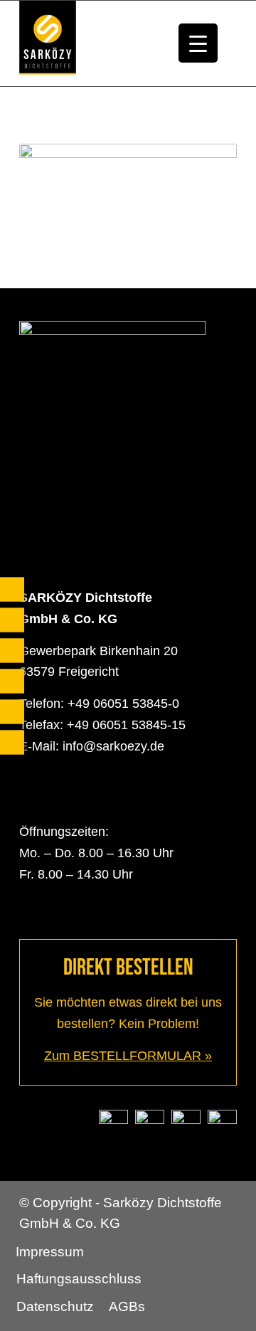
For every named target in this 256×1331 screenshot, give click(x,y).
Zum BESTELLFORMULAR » (128, 1056)
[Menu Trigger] (198, 43)
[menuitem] (50, 1252)
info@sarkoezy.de (113, 746)
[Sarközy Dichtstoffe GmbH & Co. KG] (106, 43)
